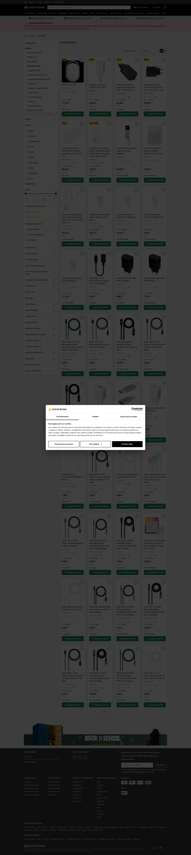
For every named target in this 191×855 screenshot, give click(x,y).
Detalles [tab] (95, 417)
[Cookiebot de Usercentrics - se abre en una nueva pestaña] (133, 409)
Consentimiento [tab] (62, 417)
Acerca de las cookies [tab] (128, 417)
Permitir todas (127, 444)
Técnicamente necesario (63, 444)
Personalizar (94, 444)
